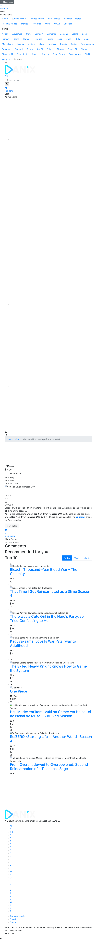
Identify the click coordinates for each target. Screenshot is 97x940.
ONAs (57, 23)
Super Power (59, 54)
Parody (63, 44)
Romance (6, 49)
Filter (7, 76)
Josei (68, 39)
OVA (17, 439)
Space (35, 54)
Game (16, 39)
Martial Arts (7, 44)
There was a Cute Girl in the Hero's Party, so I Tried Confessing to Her (48, 618)
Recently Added (9, 23)
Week (77, 558)
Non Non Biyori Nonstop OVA (32, 490)
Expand (11, 466)
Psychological (87, 44)
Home (5, 18)
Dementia (51, 34)
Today (67, 558)
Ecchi (84, 34)
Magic (87, 39)
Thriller (88, 54)
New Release (54, 18)
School (30, 49)
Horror (50, 39)
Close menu (8, 2)
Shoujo (60, 49)
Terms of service (18, 916)
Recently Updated (72, 18)
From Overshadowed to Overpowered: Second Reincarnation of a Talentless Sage (49, 766)
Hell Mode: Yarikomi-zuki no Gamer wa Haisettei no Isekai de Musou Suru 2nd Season (50, 714)
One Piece (18, 691)
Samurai (19, 49)
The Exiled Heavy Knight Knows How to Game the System (48, 668)
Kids (78, 39)
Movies (24, 23)
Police (74, 44)
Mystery (52, 44)
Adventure (17, 34)
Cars (28, 34)
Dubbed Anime (37, 18)
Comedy (39, 34)
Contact (14, 922)
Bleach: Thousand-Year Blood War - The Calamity (43, 571)
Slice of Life (22, 54)
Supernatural (75, 54)
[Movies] (51, 221)
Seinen (50, 49)
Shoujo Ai (72, 49)
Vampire (6, 59)
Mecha (20, 44)
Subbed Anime (19, 18)
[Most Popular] (51, 386)
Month (87, 558)
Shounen (85, 49)
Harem (26, 39)
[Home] (51, 139)
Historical (38, 39)
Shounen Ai (7, 54)
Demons (64, 34)
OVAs (47, 23)
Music (41, 44)
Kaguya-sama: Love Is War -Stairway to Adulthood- (43, 643)
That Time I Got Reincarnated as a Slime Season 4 (50, 593)
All (11, 826)
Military (31, 44)
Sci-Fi (40, 49)
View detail (12, 526)
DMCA (13, 919)
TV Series (36, 23)
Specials (68, 23)
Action (5, 34)
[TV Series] (51, 304)
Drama (75, 34)
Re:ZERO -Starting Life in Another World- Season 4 (51, 738)
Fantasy (5, 39)
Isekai (59, 39)
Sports (45, 54)
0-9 (11, 832)
